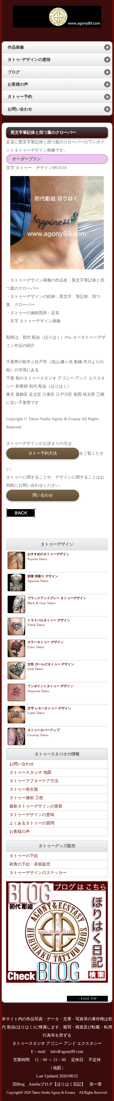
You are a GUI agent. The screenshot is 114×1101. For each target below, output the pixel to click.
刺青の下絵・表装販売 (29, 864)
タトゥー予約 (20, 96)
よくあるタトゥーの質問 (31, 823)
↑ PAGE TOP (87, 998)
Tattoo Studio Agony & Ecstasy (53, 1093)
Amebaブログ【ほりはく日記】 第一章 (67, 1084)
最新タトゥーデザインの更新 (36, 806)
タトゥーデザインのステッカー (38, 872)
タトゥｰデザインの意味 (29, 59)
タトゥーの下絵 (23, 856)
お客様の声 (18, 84)
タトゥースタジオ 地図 (30, 772)
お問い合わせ (20, 109)
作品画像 (16, 47)
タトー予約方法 (42, 453)
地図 (57, 1068)
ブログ (14, 72)
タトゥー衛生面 (23, 789)
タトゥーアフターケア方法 (33, 781)
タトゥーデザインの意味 (31, 814)
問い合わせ (42, 495)
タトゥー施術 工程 (26, 798)
